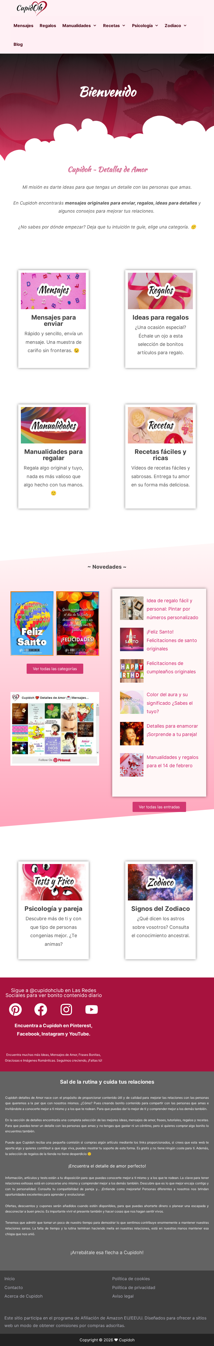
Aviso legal (123, 1296)
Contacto (13, 1287)
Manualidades (76, 25)
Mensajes (23, 25)
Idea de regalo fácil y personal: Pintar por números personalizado (172, 609)
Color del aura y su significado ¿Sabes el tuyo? (170, 703)
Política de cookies (131, 1278)
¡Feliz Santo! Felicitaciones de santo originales (172, 640)
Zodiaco (173, 25)
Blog (18, 44)
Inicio (9, 1278)
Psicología (142, 25)
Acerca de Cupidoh (23, 1296)
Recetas (111, 25)
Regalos (48, 25)
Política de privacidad (133, 1287)
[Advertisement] (158, 1024)
